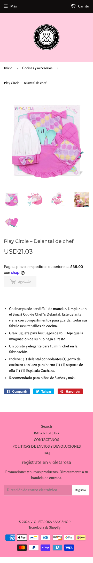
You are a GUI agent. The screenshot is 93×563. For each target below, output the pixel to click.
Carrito (83, 6)
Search (46, 426)
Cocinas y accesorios (37, 68)
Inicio (8, 68)
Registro (80, 490)
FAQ (46, 453)
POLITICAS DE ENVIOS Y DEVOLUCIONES (46, 446)
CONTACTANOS (46, 440)
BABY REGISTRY (46, 433)
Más (13, 6)
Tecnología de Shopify (44, 527)
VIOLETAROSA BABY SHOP (50, 522)
